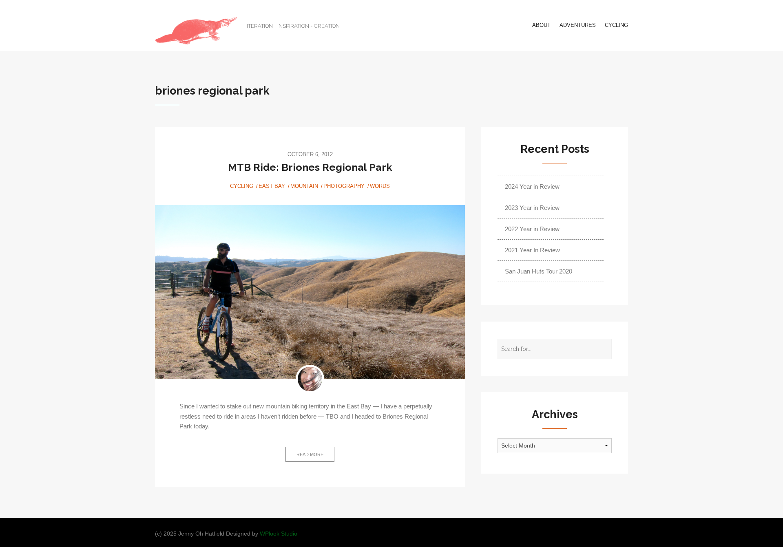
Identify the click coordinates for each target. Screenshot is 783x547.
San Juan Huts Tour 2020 (538, 271)
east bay (272, 186)
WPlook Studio (278, 534)
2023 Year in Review (532, 207)
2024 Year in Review (532, 186)
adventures (578, 25)
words (380, 186)
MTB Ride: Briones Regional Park (310, 167)
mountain (304, 186)
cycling (616, 25)
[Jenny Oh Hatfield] (310, 379)
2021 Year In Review (532, 250)
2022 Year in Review (532, 228)
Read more (309, 454)
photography (344, 186)
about (541, 25)
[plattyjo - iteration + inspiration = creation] (196, 30)
